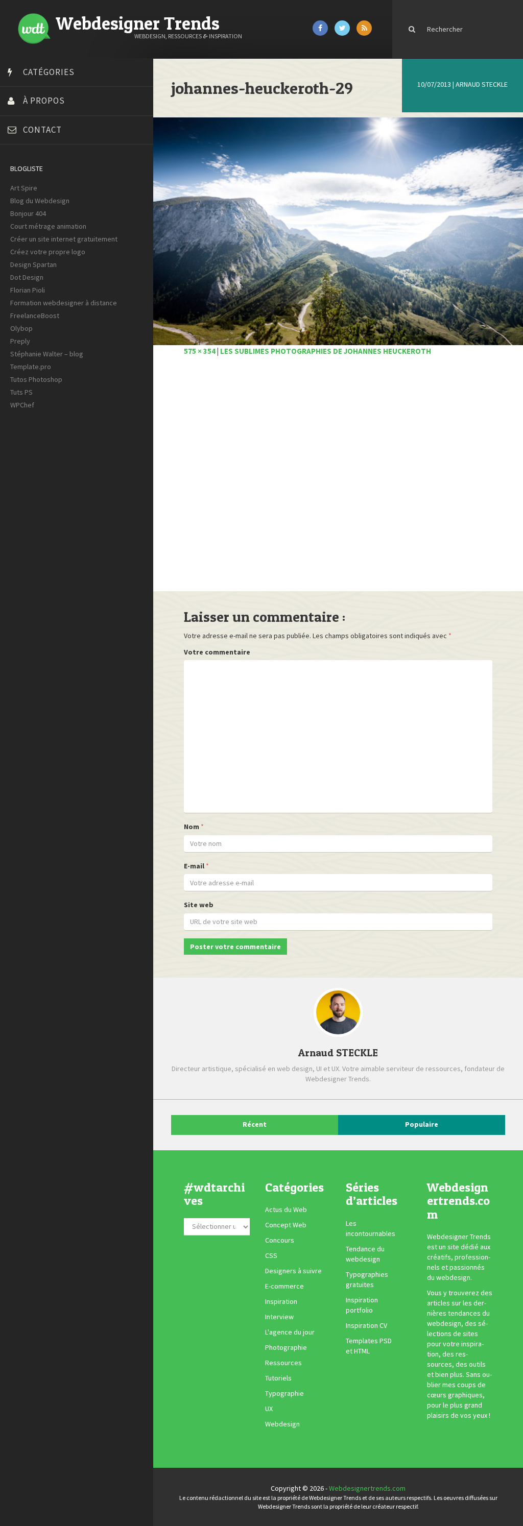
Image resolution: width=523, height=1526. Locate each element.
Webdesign (282, 1424)
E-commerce (284, 1286)
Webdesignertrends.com (367, 1488)
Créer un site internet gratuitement (63, 239)
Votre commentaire (217, 652)
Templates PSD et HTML (369, 1345)
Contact (42, 129)
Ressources (283, 1363)
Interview (279, 1317)
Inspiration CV (366, 1325)
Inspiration (281, 1301)
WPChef (22, 404)
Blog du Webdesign (39, 200)
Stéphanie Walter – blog (46, 353)
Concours (279, 1240)
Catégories (49, 72)
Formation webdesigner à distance (63, 302)
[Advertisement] (338, 479)
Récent (255, 1124)
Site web (198, 904)
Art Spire (23, 187)
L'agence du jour (290, 1332)
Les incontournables (370, 1228)
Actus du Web (286, 1210)
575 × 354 (200, 351)
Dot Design (26, 277)
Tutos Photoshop (36, 379)
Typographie (284, 1393)
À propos (44, 100)
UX (269, 1409)
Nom (191, 826)
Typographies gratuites (367, 1279)
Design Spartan (33, 264)
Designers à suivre (293, 1271)
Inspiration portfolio (362, 1305)
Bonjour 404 (28, 213)
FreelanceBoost (34, 315)
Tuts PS (21, 392)
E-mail (194, 865)
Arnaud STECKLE (482, 84)
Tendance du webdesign (365, 1254)
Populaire (421, 1124)
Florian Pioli (27, 290)
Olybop (21, 328)
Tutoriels (278, 1378)
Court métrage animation (48, 226)
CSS (271, 1256)
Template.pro (30, 366)
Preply (20, 341)
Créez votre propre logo (47, 251)
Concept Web (285, 1225)
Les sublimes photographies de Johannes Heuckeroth (325, 351)
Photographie (286, 1347)
